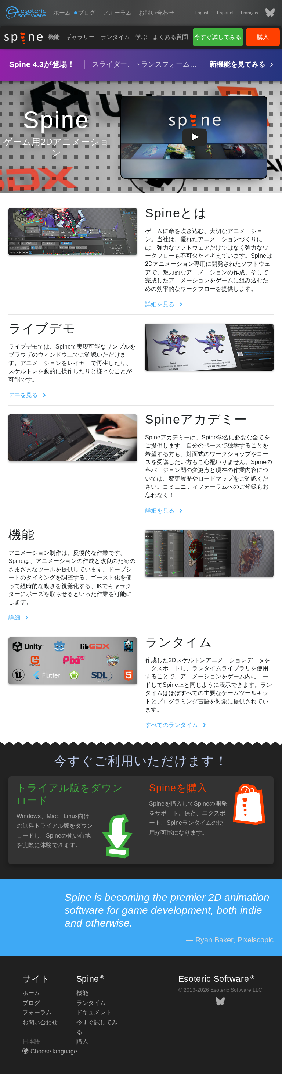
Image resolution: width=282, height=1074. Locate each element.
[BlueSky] (266, 13)
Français (249, 12)
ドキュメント (94, 1012)
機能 (54, 37)
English (202, 12)
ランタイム (115, 37)
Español (225, 12)
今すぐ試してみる (217, 37)
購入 (263, 37)
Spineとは (176, 213)
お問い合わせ (156, 13)
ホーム (62, 13)
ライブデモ (42, 328)
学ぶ (141, 37)
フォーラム (117, 13)
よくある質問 (170, 37)
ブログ (31, 1003)
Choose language (53, 1051)
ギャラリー (80, 37)
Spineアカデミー (196, 419)
